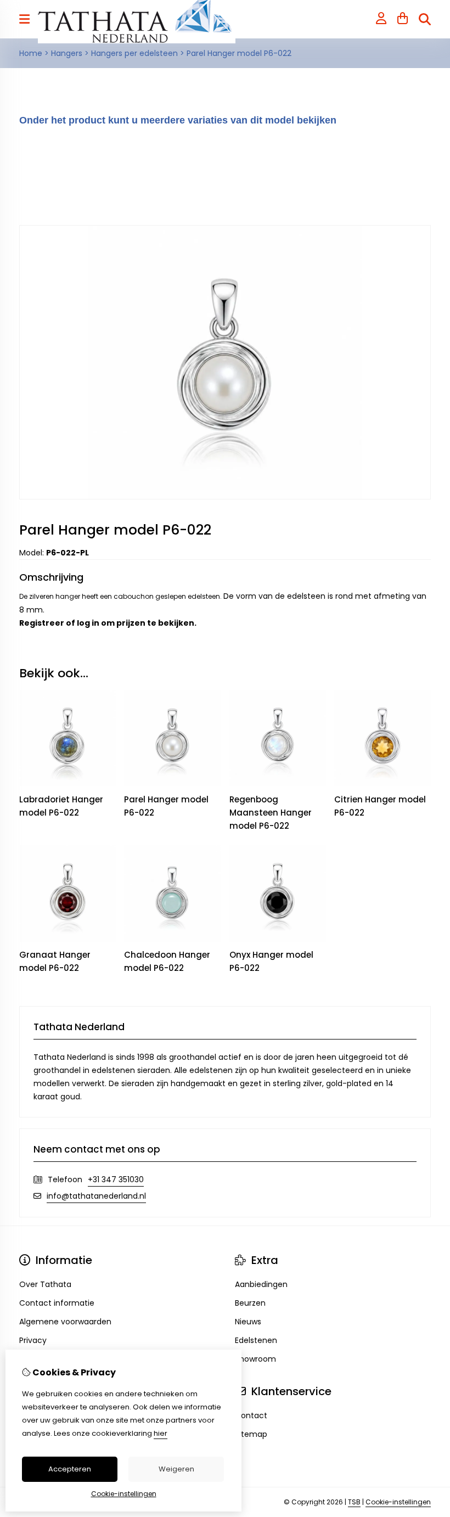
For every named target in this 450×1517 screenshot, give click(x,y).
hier (160, 1433)
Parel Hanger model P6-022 (239, 53)
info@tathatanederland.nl (96, 1195)
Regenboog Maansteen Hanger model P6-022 (270, 812)
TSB (354, 1502)
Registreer (41, 622)
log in (88, 622)
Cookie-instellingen (398, 1502)
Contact (251, 1415)
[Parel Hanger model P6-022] (225, 496)
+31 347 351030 (116, 1179)
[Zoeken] (425, 19)
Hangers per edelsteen (134, 53)
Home (30, 53)
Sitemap (251, 1434)
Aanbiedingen (261, 1284)
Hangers (66, 53)
